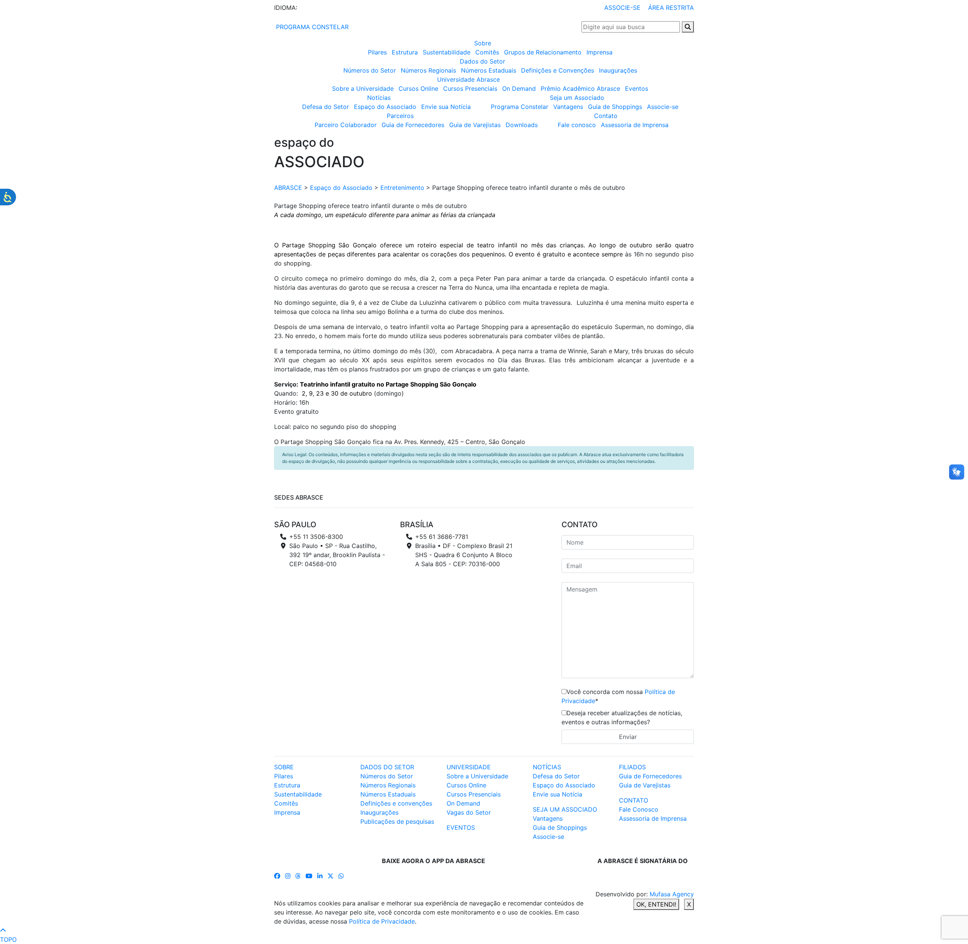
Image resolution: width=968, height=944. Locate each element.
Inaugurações (618, 70)
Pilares (377, 52)
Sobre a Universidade (363, 88)
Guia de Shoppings (615, 106)
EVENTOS (461, 827)
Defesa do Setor (325, 106)
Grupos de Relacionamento (543, 52)
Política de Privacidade (382, 921)
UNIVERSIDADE (469, 767)
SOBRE (284, 767)
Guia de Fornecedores (413, 125)
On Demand (519, 88)
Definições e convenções (396, 803)
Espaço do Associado (385, 106)
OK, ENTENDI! (656, 904)
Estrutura (405, 52)
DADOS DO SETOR (387, 767)
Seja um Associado (577, 97)
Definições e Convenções (557, 70)
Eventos (636, 88)
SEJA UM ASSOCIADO (565, 809)
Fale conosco (577, 125)
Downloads (522, 125)
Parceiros (400, 116)
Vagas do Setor (469, 812)
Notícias (379, 97)
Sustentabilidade (446, 52)
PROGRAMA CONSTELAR (311, 27)
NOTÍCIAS (547, 767)
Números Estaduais (488, 70)
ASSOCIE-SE (622, 7)
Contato (605, 116)
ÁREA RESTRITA (671, 7)
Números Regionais (428, 70)
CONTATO (633, 800)
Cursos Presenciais (470, 88)
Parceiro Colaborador (346, 125)
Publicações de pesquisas (397, 821)
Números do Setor (369, 70)
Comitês (487, 52)
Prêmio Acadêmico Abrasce (580, 88)
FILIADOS (632, 767)
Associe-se (662, 106)
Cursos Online (418, 88)
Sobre (482, 43)
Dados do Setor (482, 61)
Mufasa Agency (672, 894)
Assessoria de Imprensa (635, 125)
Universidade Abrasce (468, 79)
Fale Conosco (638, 809)
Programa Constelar (519, 106)
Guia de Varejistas (475, 125)
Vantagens (568, 106)
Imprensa (599, 52)
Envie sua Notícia (446, 106)
